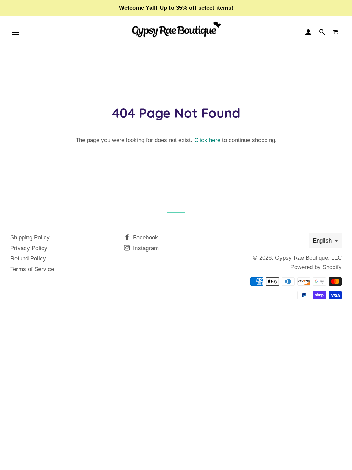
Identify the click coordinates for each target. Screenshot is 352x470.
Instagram (145, 248)
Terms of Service (32, 269)
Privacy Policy (28, 248)
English (322, 240)
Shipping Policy (30, 237)
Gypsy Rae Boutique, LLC (308, 258)
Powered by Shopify (316, 267)
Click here (207, 140)
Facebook (144, 237)
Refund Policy (28, 258)
